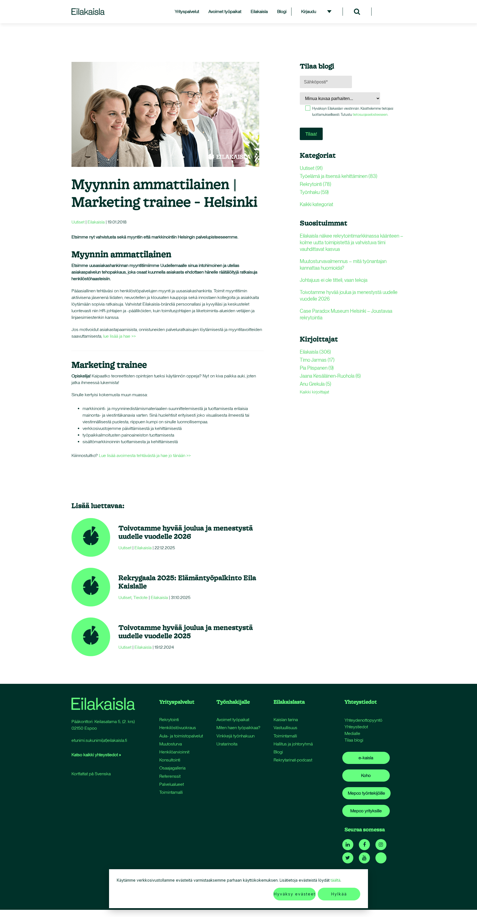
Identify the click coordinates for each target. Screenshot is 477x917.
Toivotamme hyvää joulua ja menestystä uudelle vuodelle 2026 (185, 532)
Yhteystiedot (356, 726)
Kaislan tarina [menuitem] (286, 719)
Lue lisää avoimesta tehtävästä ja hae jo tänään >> (145, 455)
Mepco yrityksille (366, 810)
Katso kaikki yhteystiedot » (96, 754)
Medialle (352, 733)
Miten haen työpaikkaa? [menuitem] (238, 727)
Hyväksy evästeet (295, 894)
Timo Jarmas (317, 360)
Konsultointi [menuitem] (169, 760)
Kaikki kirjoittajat (314, 392)
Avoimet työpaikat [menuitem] (224, 11)
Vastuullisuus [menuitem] (285, 727)
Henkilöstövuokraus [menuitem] (177, 727)
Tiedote (140, 597)
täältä (335, 880)
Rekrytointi (315, 184)
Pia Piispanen (317, 368)
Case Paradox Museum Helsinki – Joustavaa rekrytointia (346, 314)
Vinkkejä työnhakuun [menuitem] (235, 736)
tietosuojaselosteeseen (370, 114)
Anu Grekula (315, 384)
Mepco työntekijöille (366, 793)
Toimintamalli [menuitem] (171, 792)
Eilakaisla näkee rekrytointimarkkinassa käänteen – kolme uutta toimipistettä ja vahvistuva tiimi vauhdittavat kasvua (351, 242)
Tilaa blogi (353, 740)
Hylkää (339, 894)
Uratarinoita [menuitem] (226, 744)
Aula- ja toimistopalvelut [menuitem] (181, 736)
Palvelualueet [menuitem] (171, 784)
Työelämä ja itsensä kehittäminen (338, 176)
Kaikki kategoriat (316, 204)
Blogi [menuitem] (282, 11)
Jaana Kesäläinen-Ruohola (330, 376)
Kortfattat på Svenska (91, 773)
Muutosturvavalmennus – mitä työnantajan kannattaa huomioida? (343, 264)
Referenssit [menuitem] (170, 776)
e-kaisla (366, 757)
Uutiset (77, 222)
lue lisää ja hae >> (120, 336)
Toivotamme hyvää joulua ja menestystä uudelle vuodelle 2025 (185, 631)
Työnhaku (314, 192)
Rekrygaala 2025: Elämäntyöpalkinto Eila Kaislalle (187, 582)
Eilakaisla (96, 222)
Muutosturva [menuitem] (170, 744)
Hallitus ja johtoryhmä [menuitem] (293, 744)
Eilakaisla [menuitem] (259, 11)
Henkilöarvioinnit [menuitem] (174, 752)
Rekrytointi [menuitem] (169, 719)
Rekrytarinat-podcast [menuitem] (293, 760)
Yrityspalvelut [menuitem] (187, 11)
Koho (366, 775)
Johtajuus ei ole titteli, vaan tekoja (333, 280)
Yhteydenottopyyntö (363, 720)
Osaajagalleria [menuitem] (172, 768)
